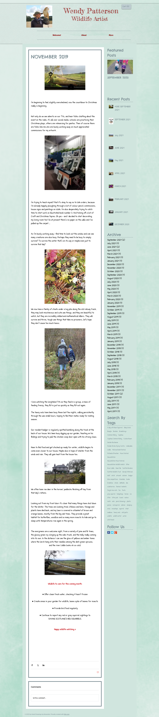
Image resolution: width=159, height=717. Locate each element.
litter (109, 497)
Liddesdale (129, 446)
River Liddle (110, 468)
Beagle (109, 431)
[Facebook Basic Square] (108, 532)
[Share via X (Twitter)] (38, 665)
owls (113, 501)
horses (126, 494)
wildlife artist (117, 516)
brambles (110, 483)
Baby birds (127, 427)
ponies (109, 505)
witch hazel (110, 520)
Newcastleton (111, 457)
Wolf (108, 475)
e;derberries (111, 486)
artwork (118, 475)
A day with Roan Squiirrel (115, 427)
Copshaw (120, 435)
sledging (129, 505)
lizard (121, 497)
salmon (123, 505)
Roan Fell (118, 468)
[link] (126, 6)
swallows (109, 512)
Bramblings (122, 431)
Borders (115, 431)
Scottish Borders (127, 468)
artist (113, 475)
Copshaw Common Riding (114, 438)
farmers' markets (121, 486)
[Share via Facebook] (32, 665)
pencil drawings (120, 501)
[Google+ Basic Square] (115, 532)
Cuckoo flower (127, 438)
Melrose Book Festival (119, 450)
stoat (127, 508)
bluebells (122, 479)
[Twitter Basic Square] (112, 532)
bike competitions (112, 479)
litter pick (115, 497)
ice (131, 494)
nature (126, 497)
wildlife (109, 516)
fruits (123, 490)
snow (108, 508)
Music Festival (124, 453)
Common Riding (112, 435)
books (128, 479)
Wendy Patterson (127, 472)
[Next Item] (129, 67)
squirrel (121, 508)
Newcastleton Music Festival (115, 461)
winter (125, 516)
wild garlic (125, 512)
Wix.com (66, 714)
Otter (127, 464)
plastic (129, 501)
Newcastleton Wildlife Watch (116, 464)
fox (119, 490)
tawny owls (117, 512)
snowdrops (115, 508)
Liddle (109, 450)
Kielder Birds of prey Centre (116, 446)
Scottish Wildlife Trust (114, 472)
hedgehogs (120, 494)
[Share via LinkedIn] (43, 665)
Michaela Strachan (113, 453)
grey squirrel (111, 494)
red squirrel (116, 505)
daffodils (122, 483)
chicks (116, 483)
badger (130, 475)
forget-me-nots (112, 490)
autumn (124, 475)
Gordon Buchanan (112, 442)
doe (127, 483)
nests (109, 501)
